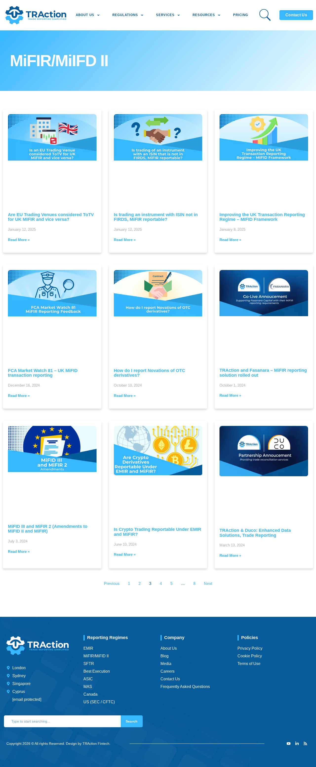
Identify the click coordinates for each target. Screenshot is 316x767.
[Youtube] (289, 744)
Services (165, 15)
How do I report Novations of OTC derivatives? (149, 373)
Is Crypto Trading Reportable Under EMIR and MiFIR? (157, 532)
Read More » (19, 240)
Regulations (125, 15)
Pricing (240, 15)
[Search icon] (265, 15)
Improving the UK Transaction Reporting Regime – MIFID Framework (262, 217)
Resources (204, 15)
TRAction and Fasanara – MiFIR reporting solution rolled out (263, 373)
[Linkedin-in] (297, 744)
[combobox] (62, 721)
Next (208, 583)
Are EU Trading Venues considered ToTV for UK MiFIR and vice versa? (51, 217)
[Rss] (305, 744)
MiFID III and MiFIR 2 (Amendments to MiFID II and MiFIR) (47, 529)
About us (85, 15)
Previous (111, 583)
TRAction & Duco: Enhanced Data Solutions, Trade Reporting (255, 533)
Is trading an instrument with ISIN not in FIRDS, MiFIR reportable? (156, 217)
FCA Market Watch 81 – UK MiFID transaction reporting (43, 373)
